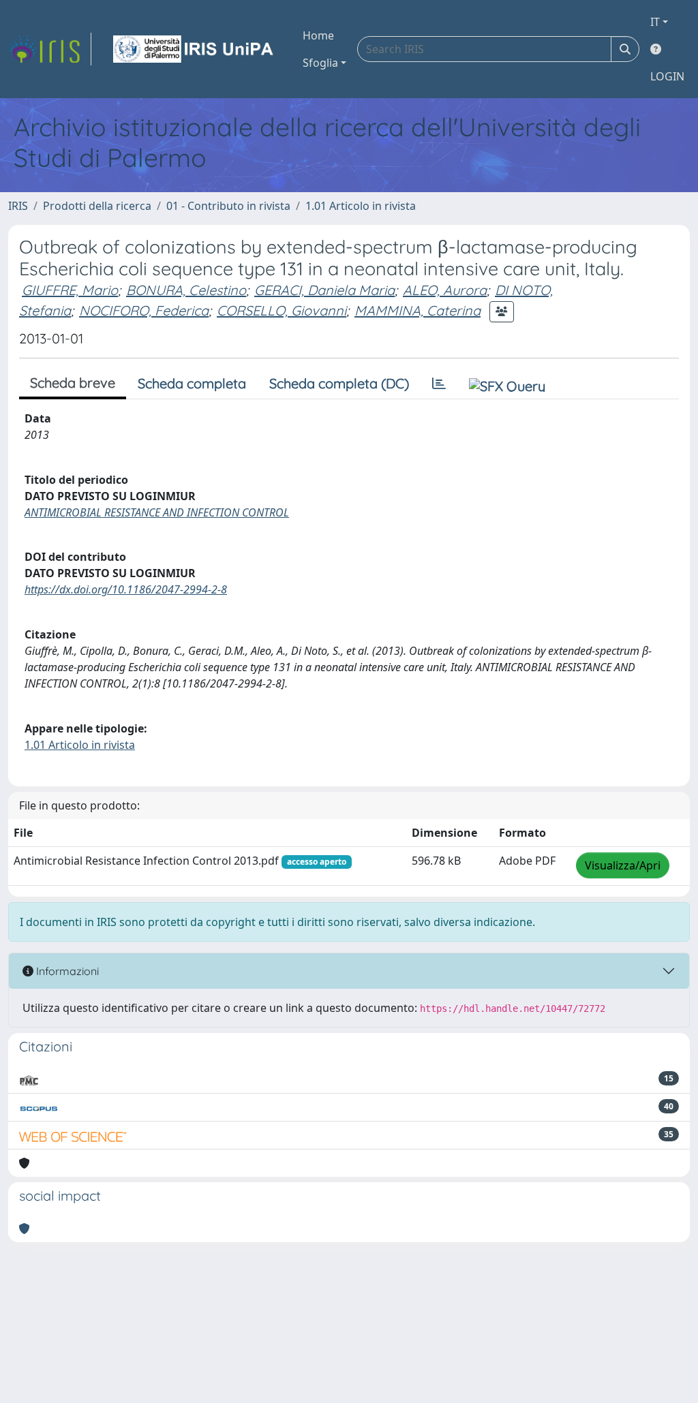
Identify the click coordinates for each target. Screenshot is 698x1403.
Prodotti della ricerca (97, 205)
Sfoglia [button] (320, 62)
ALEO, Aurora (445, 289)
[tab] (439, 383)
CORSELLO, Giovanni (281, 310)
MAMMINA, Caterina (417, 310)
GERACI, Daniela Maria (324, 289)
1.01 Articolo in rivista (360, 205)
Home (318, 35)
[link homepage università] (194, 49)
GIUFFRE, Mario (70, 289)
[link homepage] (49, 49)
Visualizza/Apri (623, 865)
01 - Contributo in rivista (228, 205)
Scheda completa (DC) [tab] (339, 383)
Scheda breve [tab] (72, 382)
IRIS (18, 205)
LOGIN (667, 76)
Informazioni (66, 971)
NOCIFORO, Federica (144, 310)
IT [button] (655, 21)
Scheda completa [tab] (192, 383)
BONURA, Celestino (186, 289)
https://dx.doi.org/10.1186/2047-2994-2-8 (126, 589)
